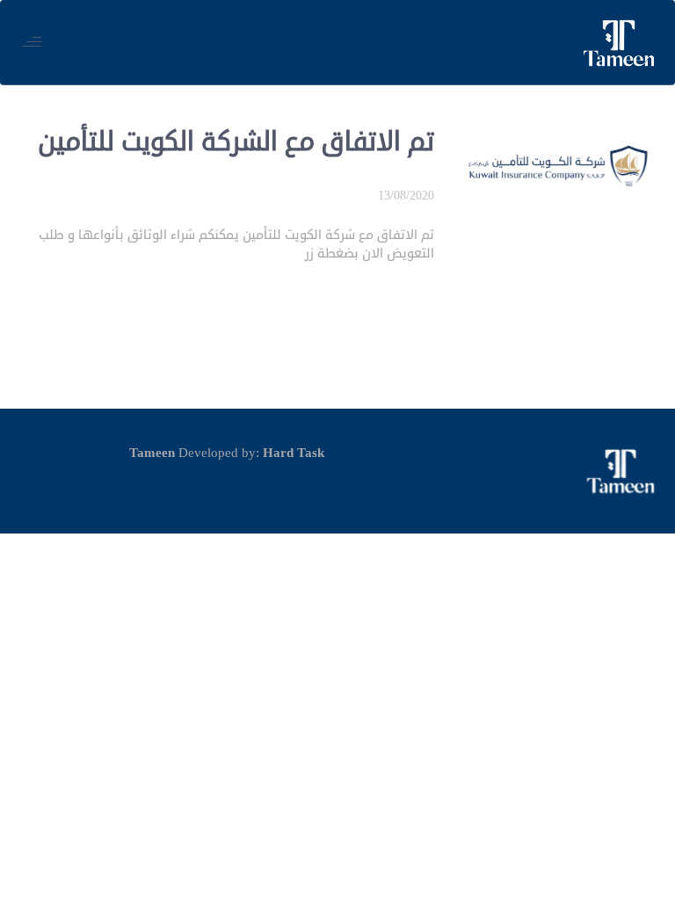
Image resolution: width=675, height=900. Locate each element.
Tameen (152, 453)
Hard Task (293, 453)
